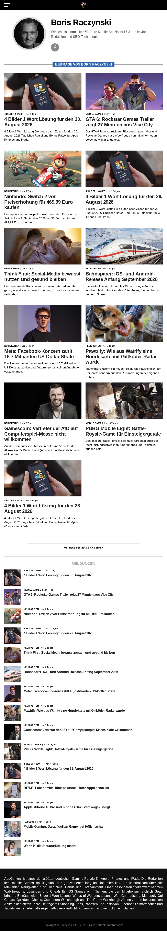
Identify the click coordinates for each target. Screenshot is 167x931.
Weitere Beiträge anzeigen (83, 547)
